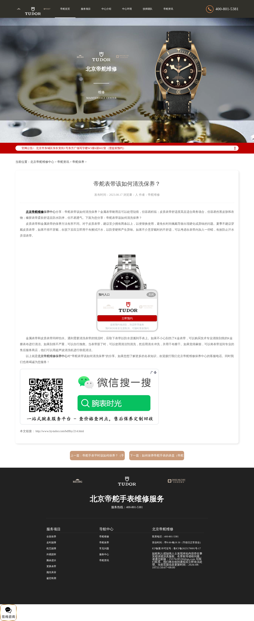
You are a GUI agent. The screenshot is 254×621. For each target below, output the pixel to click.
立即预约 (127, 318)
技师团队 (147, 9)
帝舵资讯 (168, 9)
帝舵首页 (65, 9)
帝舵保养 (78, 161)
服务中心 (104, 554)
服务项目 (86, 9)
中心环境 (127, 9)
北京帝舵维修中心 (42, 161)
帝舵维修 (104, 536)
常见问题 (104, 548)
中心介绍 (106, 9)
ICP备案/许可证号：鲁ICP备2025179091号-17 (176, 548)
